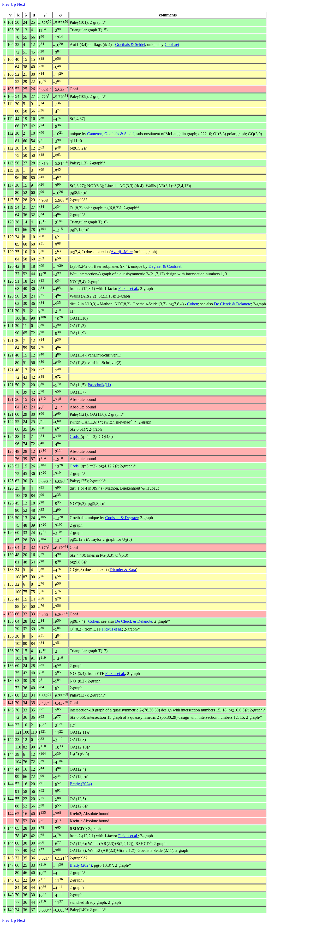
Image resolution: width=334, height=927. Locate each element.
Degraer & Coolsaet (164, 266)
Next (21, 4)
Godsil (75, 436)
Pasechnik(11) (99, 385)
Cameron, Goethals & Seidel (110, 134)
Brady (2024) (81, 784)
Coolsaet (172, 44)
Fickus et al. (128, 288)
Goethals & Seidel (130, 44)
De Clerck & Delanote (232, 304)
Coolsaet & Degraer (121, 517)
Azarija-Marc (122, 251)
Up (13, 4)
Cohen (192, 304)
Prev (6, 4)
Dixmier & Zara (123, 569)
